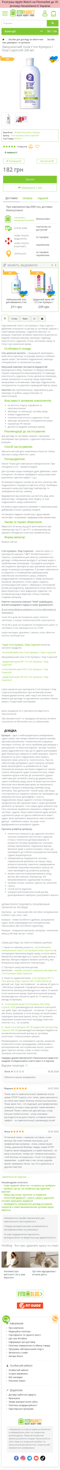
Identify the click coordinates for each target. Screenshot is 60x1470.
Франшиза (14, 1398)
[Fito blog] (30, 1293)
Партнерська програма (21, 1408)
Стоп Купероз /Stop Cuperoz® (25, 135)
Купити (30, 179)
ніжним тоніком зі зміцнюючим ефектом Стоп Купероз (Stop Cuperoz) (29, 972)
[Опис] (5, 318)
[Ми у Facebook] (16, 1457)
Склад (14, 318)
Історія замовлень (18, 1373)
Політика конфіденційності (23, 1405)
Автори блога (16, 1356)
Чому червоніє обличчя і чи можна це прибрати (29, 1185)
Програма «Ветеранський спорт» (26, 1349)
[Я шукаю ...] (52, 23)
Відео (25, 318)
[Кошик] (53, 14)
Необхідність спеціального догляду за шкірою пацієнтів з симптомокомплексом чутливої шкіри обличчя (28, 1207)
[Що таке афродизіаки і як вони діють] (44, 1259)
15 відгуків (22, 146)
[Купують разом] (42, 318)
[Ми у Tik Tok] (42, 1457)
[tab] (11, 198)
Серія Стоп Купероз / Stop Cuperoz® (21, 644)
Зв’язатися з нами (18, 1352)
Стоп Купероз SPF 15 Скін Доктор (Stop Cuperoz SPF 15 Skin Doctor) (28, 980)
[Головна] (3, 39)
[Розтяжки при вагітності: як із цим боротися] (16, 1259)
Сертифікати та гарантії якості (25, 1334)
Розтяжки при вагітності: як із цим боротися (14, 1274)
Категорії (10, 31)
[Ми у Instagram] (22, 1457)
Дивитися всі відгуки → (16, 1176)
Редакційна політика (19, 1331)
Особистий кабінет (19, 1370)
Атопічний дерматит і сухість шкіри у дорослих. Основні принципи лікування (28, 1199)
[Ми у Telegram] (29, 1457)
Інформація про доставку (22, 1342)
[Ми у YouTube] (36, 1457)
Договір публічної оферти (22, 1394)
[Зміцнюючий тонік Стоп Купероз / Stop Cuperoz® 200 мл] (30, 83)
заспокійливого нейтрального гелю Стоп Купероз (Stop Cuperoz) (27, 949)
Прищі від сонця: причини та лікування (25, 1194)
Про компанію (16, 1327)
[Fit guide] (30, 1305)
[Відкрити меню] (5, 14)
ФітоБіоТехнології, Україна (27, 132)
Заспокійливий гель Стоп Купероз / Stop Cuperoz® (29, 652)
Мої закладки (16, 1377)
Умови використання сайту (23, 1401)
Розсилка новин (17, 1380)
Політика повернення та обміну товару (29, 1345)
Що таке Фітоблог (18, 1338)
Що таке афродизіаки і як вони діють (44, 1273)
